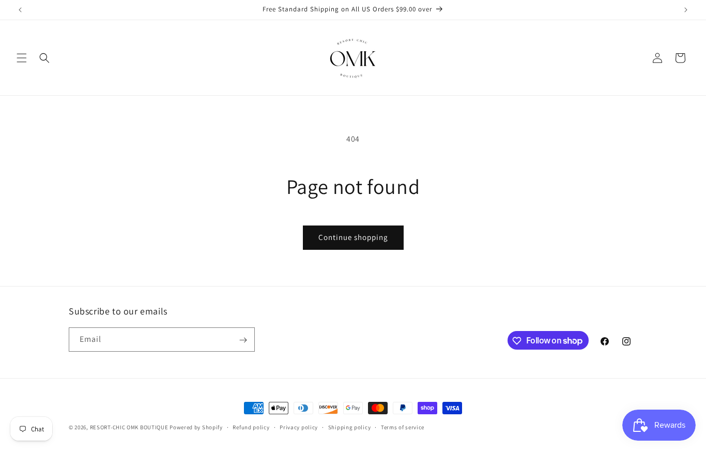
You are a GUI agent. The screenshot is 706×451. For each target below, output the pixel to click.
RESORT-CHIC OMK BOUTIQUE (129, 427)
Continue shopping (353, 237)
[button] (21, 58)
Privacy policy (299, 426)
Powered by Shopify (196, 427)
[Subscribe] (243, 340)
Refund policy (251, 426)
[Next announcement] (685, 10)
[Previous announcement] (20, 10)
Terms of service (402, 426)
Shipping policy (349, 426)
